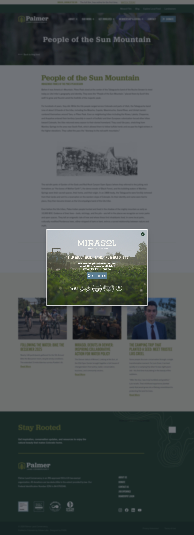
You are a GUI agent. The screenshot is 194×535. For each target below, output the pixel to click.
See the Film (99, 276)
